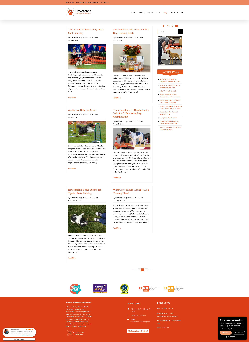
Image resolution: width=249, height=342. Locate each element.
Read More (72, 97)
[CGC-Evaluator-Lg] (124, 284)
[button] (182, 12)
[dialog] (242, 340)
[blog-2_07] (170, 37)
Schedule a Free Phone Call (101, 2)
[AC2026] (75, 284)
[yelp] (172, 26)
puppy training (79, 312)
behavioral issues (78, 316)
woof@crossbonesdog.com (140, 322)
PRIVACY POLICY (163, 328)
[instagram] (168, 26)
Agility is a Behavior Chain (82, 109)
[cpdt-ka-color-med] (149, 287)
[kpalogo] (100, 285)
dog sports (83, 314)
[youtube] (176, 26)
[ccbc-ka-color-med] (173, 287)
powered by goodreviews (27, 335)
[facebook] (163, 26)
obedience (76, 314)
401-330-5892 (70, 2)
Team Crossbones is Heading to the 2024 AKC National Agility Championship (131, 113)
